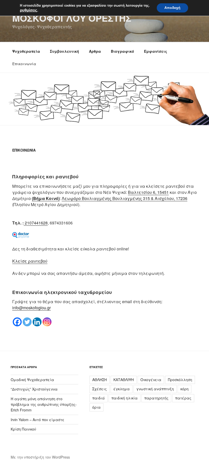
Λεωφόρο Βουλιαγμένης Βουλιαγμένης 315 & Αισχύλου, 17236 (124, 198)
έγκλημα (121, 388)
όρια (96, 407)
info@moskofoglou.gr (31, 308)
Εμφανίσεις (155, 51)
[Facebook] (17, 321)
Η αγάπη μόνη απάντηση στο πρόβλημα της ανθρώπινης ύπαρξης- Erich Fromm (44, 404)
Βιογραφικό (122, 51)
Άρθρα (95, 51)
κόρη (184, 388)
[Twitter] (27, 321)
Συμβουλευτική (64, 51)
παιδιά (98, 397)
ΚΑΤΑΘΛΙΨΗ (123, 379)
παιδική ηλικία (124, 397)
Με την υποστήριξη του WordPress (40, 457)
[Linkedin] (37, 321)
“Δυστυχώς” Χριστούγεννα (34, 389)
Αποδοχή (172, 7)
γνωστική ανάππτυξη (155, 388)
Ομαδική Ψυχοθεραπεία (32, 379)
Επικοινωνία (24, 63)
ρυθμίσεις (28, 10)
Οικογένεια (150, 379)
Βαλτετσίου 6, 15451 (148, 192)
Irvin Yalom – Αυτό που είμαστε (37, 419)
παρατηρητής (156, 397)
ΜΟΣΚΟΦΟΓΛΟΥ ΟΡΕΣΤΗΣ (71, 17)
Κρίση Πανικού (23, 429)
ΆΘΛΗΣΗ (99, 379)
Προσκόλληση (180, 379)
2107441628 (36, 223)
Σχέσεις (99, 388)
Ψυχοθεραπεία (26, 51)
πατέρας (183, 397)
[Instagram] (47, 321)
